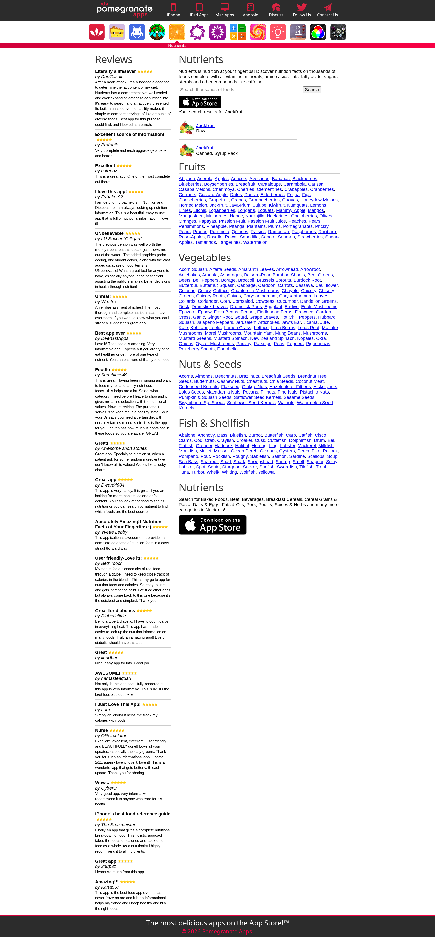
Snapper (315, 461)
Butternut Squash (217, 285)
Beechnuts (226, 376)
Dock (184, 306)
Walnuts (286, 402)
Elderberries (272, 194)
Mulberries (216, 215)
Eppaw (204, 311)
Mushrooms (315, 333)
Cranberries (322, 189)
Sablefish (259, 456)
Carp (291, 435)
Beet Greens (320, 274)
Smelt (298, 461)
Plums (274, 226)
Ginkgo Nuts (254, 386)
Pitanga (236, 226)
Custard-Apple (213, 194)
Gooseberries (192, 199)
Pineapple (216, 226)
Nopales (305, 338)
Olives (325, 215)
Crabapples (296, 189)
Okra (321, 338)
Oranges (187, 221)
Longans (246, 210)
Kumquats (297, 205)
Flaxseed (230, 386)
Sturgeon (231, 466)
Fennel (248, 311)
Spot (200, 466)
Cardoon (266, 285)
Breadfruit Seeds (278, 376)
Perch (303, 451)
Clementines (269, 189)
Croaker (244, 440)
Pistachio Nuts (314, 392)
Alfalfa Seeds (222, 269)
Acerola (204, 178)
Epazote (187, 311)
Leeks (215, 327)
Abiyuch (187, 178)
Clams (185, 440)
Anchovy (206, 435)
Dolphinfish (300, 440)
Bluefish (238, 435)
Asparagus (231, 274)
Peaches (297, 221)
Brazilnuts (249, 376)
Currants (187, 194)
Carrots (285, 285)
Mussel (221, 451)
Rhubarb (327, 231)
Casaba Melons (194, 189)
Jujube (259, 205)
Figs (306, 194)
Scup (332, 456)
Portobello (227, 348)
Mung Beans (288, 333)
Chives (234, 295)
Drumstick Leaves (210, 306)
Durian (251, 194)
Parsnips (262, 343)
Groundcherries (264, 199)
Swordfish (287, 466)
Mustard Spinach (231, 338)
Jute (324, 322)
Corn (225, 301)
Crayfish (225, 440)
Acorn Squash (193, 269)
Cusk (260, 440)
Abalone (187, 435)
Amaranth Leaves (256, 269)
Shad (225, 461)
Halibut (242, 445)
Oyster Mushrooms (215, 343)
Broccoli (246, 280)
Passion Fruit (232, 221)
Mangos (316, 210)
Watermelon (255, 242)
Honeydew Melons (319, 199)
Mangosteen (191, 215)
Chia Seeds (281, 381)
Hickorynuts (325, 386)
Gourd (240, 317)
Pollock (330, 451)
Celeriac (187, 290)
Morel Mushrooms (223, 333)
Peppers (295, 343)
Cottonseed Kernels (199, 386)
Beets (184, 280)
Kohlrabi (198, 327)
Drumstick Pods (246, 306)
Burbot (255, 435)
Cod (198, 440)
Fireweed (304, 311)
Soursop (286, 236)
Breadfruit (245, 184)
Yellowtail (267, 472)
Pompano (188, 456)
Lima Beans (283, 327)
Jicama (310, 322)
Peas (279, 343)
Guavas (290, 199)
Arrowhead (287, 269)
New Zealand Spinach (272, 338)
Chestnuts (257, 381)
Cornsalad (242, 301)
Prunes (200, 231)
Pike (316, 451)
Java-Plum (239, 205)
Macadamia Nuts (223, 392)
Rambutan (278, 231)
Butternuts (204, 381)
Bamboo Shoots (289, 274)
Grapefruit (218, 199)
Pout (205, 456)
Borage (228, 280)
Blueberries (190, 184)
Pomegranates (298, 226)
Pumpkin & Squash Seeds (205, 397)
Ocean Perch (244, 451)
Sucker (250, 466)
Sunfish (266, 466)
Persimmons (191, 226)
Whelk (213, 472)
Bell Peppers (206, 280)
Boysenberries (218, 184)
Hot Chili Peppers (298, 317)
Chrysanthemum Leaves (303, 295)
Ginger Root (219, 317)
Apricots (239, 178)
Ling (273, 445)
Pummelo (219, 231)
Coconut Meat (310, 381)
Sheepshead (260, 461)
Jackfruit (218, 205)
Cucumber (287, 301)
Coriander (208, 301)
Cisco (320, 435)
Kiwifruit (277, 205)
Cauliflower (326, 285)
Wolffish (247, 472)
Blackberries (304, 178)
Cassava (304, 285)
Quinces (240, 231)
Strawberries (310, 236)
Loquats (266, 210)
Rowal (231, 236)
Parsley (243, 343)
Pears (314, 221)
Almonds (204, 376)
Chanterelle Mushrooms (255, 290)
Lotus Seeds (191, 392)
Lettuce (261, 327)
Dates (236, 194)
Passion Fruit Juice (267, 221)
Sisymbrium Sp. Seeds (202, 402)
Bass (222, 435)
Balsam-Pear (257, 274)
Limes (185, 210)
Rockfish (221, 456)
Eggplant (273, 306)
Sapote (268, 236)
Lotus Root (308, 327)
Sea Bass (188, 461)
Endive (292, 306)
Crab (210, 440)
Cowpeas (265, 301)
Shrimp (283, 461)
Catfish (305, 435)
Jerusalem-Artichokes (257, 322)
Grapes (238, 199)
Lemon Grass (237, 327)
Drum (319, 440)
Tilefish (306, 466)
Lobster (287, 445)
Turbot (197, 472)
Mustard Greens (195, 338)
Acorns (186, 376)
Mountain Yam (258, 333)
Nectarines (277, 215)
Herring (259, 445)
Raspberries (304, 231)
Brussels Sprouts (274, 280)
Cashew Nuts (230, 381)
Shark (239, 461)
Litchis (199, 210)
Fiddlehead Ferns (274, 311)
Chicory (308, 290)
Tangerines (230, 242)
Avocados (259, 178)
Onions (186, 343)
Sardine (297, 456)
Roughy (240, 456)
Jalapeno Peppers (215, 322)
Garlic (199, 317)
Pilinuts (268, 392)
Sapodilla (249, 236)
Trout (321, 466)
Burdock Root (307, 280)
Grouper (204, 445)
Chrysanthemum (260, 295)
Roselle (214, 236)
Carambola (294, 184)
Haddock (224, 445)
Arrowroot (310, 269)
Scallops (315, 456)
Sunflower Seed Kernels (251, 402)
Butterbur (188, 285)
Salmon (279, 456)
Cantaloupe (269, 184)
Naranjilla (254, 215)
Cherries (245, 189)
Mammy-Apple (290, 210)
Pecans (250, 392)
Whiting (229, 472)
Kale (183, 327)
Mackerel (307, 445)
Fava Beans (226, 311)
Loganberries (222, 210)
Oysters (287, 451)
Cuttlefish (277, 440)
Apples (222, 178)
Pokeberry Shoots (197, 348)
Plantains (256, 226)
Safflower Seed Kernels (257, 397)
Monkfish (188, 451)
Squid (214, 466)
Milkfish (326, 445)
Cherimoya (224, 189)
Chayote (290, 290)
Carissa (315, 184)
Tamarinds (205, 242)
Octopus (268, 451)
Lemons (318, 205)
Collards (187, 301)
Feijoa (293, 194)
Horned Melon (193, 205)
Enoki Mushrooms (319, 306)
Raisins (258, 231)
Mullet (205, 451)
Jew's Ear (291, 322)
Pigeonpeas (318, 343)
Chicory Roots (210, 295)
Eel (331, 440)
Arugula (210, 274)
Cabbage (246, 285)
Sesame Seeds (299, 397)
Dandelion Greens (318, 301)
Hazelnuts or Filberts (290, 386)
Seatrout (209, 461)
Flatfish (186, 445)
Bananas (281, 178)
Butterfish (273, 435)
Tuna (184, 472)
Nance (236, 215)
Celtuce (221, 290)
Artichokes (189, 274)
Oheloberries (304, 215)
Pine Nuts (287, 392)
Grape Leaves (263, 317)
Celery (204, 290)
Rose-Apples (192, 236)
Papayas (207, 221)
